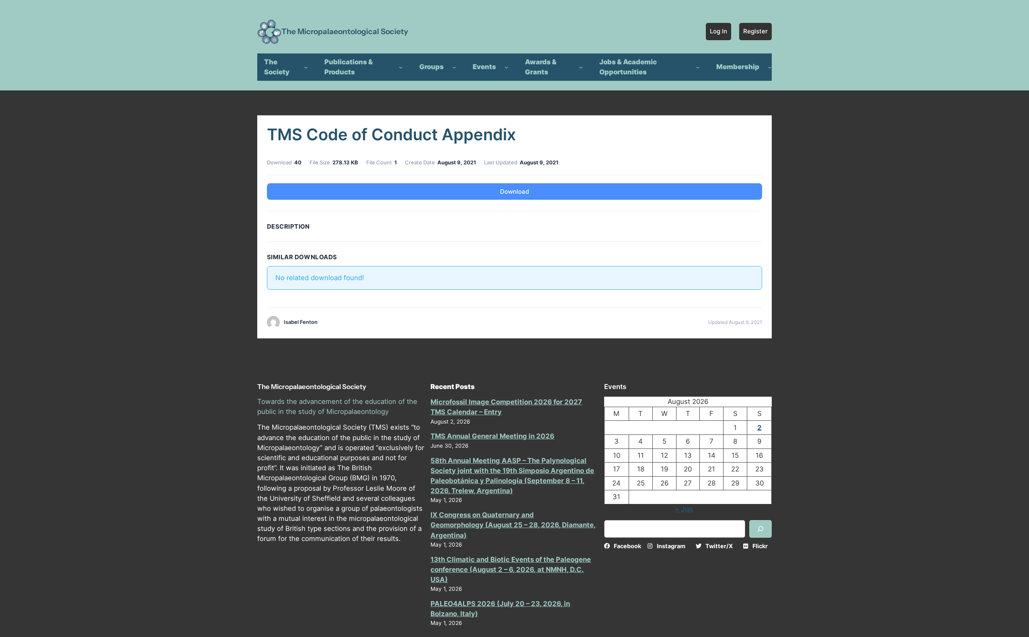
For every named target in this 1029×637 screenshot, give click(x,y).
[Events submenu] (506, 67)
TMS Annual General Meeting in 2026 (492, 436)
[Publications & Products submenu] (401, 67)
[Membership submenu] (770, 67)
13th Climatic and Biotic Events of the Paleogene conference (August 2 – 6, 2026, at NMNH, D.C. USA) (510, 569)
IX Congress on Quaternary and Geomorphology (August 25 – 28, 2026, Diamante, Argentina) (513, 525)
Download (514, 191)
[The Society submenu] (306, 67)
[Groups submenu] (454, 67)
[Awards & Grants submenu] (581, 67)
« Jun (684, 509)
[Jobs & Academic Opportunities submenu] (698, 67)
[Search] (760, 528)
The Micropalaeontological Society (344, 31)
